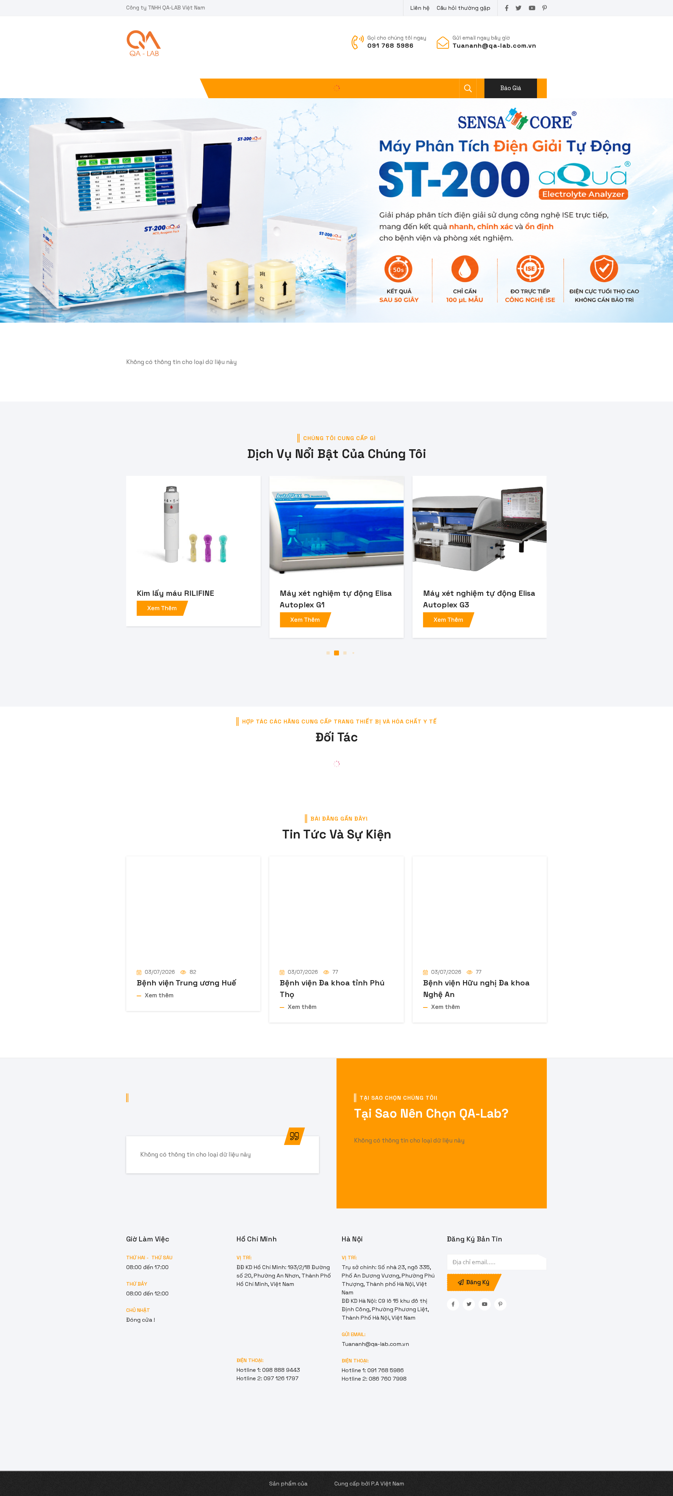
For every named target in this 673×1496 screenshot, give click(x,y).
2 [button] (327, 653)
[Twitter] (519, 8)
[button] (655, 210)
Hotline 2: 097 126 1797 (268, 1378)
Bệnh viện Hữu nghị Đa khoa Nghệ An (476, 988)
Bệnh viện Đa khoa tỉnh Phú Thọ (332, 988)
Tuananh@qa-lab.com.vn (375, 1344)
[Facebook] (507, 8)
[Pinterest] (544, 8)
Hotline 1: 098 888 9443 (268, 1370)
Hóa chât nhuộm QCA (463, 593)
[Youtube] (532, 8)
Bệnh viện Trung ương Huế (186, 983)
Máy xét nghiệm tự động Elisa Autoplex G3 (336, 598)
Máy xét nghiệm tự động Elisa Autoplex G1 (193, 598)
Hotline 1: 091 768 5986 (373, 1370)
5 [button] (353, 653)
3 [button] (336, 653)
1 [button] (320, 653)
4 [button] (344, 653)
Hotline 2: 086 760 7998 (374, 1378)
